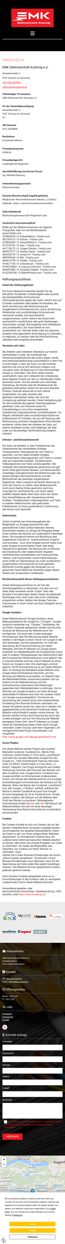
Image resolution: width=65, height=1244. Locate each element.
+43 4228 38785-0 (11, 82)
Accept (32, 1224)
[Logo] (32, 18)
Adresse (6, 1065)
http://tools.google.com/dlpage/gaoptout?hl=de (29, 736)
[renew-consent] (3, 1240)
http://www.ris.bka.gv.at (32, 894)
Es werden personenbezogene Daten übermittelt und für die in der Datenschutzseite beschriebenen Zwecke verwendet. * (33, 1124)
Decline (33, 1230)
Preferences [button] (17, 1215)
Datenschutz (7, 1017)
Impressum (7, 1014)
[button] (32, 33)
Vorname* (7, 1041)
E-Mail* (5, 1088)
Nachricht (7, 1100)
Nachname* (8, 1053)
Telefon (5, 1076)
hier (32, 803)
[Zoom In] (4, 1159)
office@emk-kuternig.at (14, 87)
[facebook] (4, 1027)
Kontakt (5, 1020)
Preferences (33, 1237)
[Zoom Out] (4, 1164)
